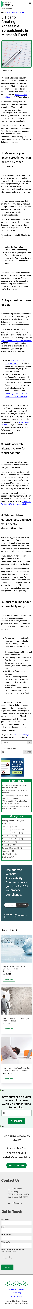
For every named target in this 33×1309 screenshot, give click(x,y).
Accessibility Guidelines (12, 833)
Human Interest (9, 836)
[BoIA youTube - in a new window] (25, 1283)
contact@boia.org (15, 1203)
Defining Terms (9, 842)
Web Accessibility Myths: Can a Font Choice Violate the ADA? (14, 802)
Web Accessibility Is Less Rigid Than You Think (15, 792)
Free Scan (22, 905)
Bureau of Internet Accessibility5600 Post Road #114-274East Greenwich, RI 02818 (18, 1193)
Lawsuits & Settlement (12, 848)
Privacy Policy (16, 1293)
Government (8, 851)
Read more (9, 979)
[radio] (5, 1257)
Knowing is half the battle (13, 821)
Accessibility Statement (16, 1289)
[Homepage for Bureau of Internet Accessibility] (7, 5)
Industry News (9, 845)
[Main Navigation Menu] (30, 3)
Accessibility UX (10, 827)
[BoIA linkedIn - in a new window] (19, 1283)
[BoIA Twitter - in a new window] (13, 1283)
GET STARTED (16, 1165)
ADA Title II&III (9, 854)
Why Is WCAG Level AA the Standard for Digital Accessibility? (16, 786)
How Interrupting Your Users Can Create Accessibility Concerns (15, 797)
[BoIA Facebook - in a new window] (7, 1283)
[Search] (29, 742)
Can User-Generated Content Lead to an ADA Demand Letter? (15, 807)
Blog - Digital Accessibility (15, 12)
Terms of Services (16, 1296)
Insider (6, 824)
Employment (8, 857)
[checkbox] (6, 1257)
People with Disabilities (12, 839)
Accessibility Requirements (13, 830)
